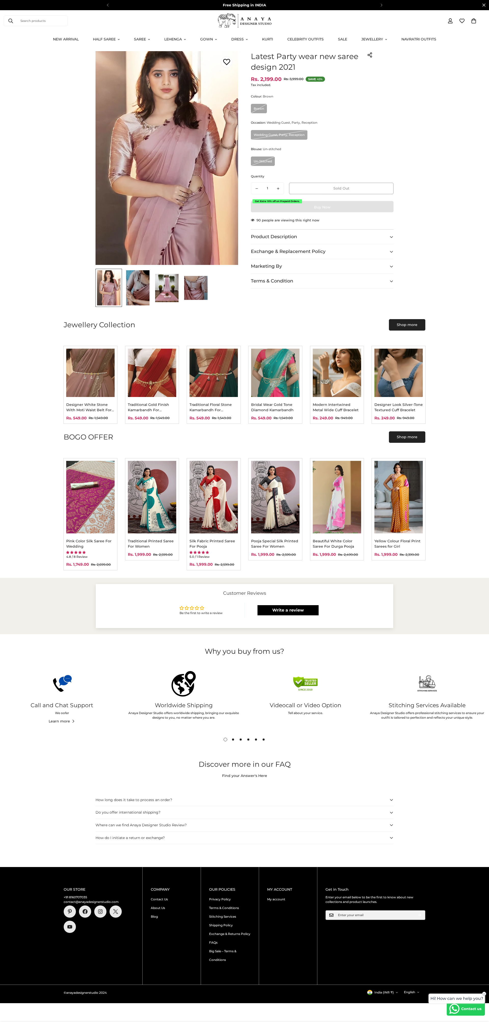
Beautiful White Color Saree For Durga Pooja (333, 544)
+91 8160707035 (75, 897)
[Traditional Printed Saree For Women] (152, 497)
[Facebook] (85, 911)
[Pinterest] (70, 911)
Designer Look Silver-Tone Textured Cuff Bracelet (398, 407)
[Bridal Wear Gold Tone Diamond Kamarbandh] (275, 373)
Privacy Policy (220, 899)
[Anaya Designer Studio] (245, 21)
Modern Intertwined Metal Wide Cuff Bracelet (336, 407)
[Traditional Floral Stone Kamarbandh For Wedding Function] (213, 373)
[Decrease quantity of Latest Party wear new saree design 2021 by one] (256, 188)
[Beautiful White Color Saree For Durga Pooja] (337, 497)
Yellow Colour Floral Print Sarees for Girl (397, 544)
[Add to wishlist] (226, 62)
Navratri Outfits (418, 39)
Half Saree (104, 39)
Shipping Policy (221, 925)
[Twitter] (116, 911)
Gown (206, 39)
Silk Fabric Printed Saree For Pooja (212, 544)
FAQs (213, 942)
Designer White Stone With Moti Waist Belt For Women (89, 407)
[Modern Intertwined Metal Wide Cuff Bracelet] (337, 373)
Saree (140, 39)
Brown (259, 108)
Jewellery (372, 39)
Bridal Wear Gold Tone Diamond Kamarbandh (272, 407)
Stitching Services (222, 916)
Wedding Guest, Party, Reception (279, 135)
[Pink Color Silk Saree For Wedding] (90, 497)
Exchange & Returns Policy (229, 934)
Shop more (407, 324)
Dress (237, 39)
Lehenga (173, 39)
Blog (154, 916)
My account (276, 899)
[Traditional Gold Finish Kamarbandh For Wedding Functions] (152, 373)
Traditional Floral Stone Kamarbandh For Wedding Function (210, 407)
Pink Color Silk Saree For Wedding (89, 544)
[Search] (10, 20)
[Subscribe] (419, 915)
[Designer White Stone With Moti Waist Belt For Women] (90, 373)
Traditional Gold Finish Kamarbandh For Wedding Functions (148, 407)
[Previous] (107, 5)
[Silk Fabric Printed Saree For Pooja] (213, 497)
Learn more (59, 721)
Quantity (257, 176)
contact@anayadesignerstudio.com (91, 902)
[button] (474, 21)
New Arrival (66, 39)
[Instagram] (100, 911)
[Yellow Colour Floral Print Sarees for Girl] (398, 497)
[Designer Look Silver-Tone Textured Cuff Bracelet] (398, 373)
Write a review (288, 610)
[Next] (381, 5)
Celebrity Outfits (305, 39)
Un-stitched (263, 161)
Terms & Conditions (224, 908)
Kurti (267, 39)
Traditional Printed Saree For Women (151, 544)
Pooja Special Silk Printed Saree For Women (274, 544)
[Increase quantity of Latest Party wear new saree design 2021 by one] (278, 188)
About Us (158, 908)
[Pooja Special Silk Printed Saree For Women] (275, 497)
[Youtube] (70, 927)
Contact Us (159, 899)
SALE (342, 39)
